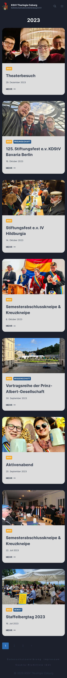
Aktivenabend (19, 464)
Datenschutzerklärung (24, 659)
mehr (11, 89)
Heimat (18, 610)
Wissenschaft (22, 378)
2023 (9, 68)
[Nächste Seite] (31, 646)
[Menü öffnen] (62, 6)
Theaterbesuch (21, 75)
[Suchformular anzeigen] (55, 6)
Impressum (52, 659)
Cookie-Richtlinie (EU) (34, 665)
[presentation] (33, 45)
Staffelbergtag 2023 (25, 616)
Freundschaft (22, 141)
